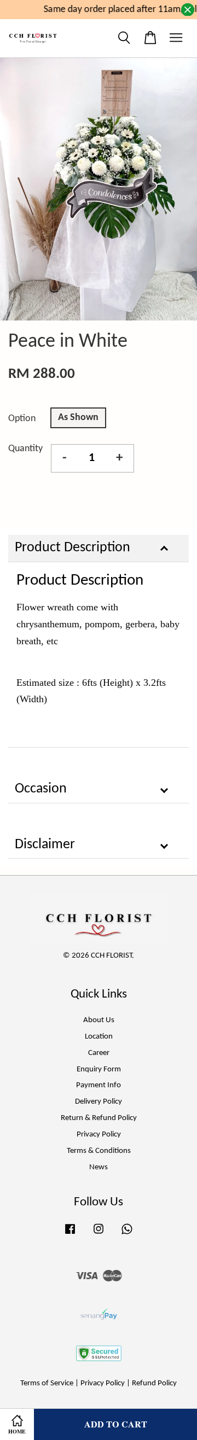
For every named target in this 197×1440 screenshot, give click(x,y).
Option (22, 418)
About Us (98, 1020)
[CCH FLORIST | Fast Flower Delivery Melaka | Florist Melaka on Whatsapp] (127, 1235)
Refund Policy (154, 1383)
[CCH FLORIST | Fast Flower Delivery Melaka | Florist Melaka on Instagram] (98, 1235)
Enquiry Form (99, 1069)
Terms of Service (46, 1383)
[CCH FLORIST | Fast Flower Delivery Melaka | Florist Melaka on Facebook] (70, 1235)
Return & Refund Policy (99, 1118)
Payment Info (98, 1085)
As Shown (78, 417)
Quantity (25, 449)
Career (98, 1053)
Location (99, 1037)
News (98, 1167)
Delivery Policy (98, 1102)
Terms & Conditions (99, 1151)
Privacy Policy (99, 1134)
